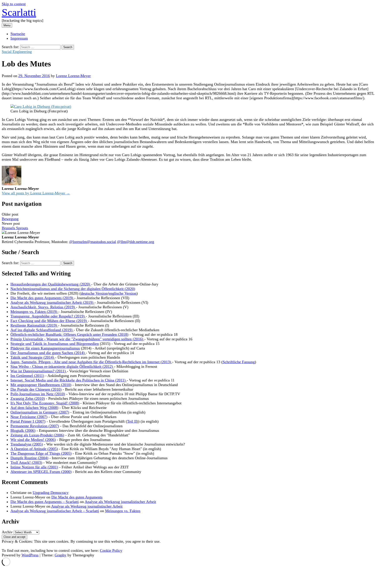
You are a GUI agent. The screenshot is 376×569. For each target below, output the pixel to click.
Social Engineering (17, 51)
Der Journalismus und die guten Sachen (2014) (48, 353)
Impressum (19, 38)
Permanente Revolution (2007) (34, 426)
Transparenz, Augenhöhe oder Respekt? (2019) (48, 316)
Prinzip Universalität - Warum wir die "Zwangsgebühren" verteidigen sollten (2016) (77, 339)
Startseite (17, 34)
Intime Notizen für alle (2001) (34, 467)
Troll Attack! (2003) (26, 462)
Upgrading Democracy (51, 492)
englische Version (122, 293)
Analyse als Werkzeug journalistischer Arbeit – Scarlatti (54, 511)
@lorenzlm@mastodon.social (92, 242)
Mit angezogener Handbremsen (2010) (40, 385)
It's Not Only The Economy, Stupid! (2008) (44, 403)
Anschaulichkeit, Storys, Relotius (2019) (43, 307)
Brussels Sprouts (15, 228)
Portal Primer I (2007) (27, 421)
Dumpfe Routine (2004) (29, 458)
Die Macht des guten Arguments (76, 497)
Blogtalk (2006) (22, 430)
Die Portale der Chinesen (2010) (36, 389)
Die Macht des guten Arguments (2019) (42, 298)
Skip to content (14, 4)
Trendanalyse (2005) (26, 444)
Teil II (132, 421)
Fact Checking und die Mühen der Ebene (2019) (49, 321)
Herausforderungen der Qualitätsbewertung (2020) (50, 284)
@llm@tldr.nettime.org (135, 242)
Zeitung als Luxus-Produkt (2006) (37, 435)
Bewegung (10, 219)
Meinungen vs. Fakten (122, 511)
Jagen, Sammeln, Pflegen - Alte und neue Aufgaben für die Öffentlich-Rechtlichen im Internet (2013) (91, 362)
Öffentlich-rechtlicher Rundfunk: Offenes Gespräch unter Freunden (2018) (69, 334)
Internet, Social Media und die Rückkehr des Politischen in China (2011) (68, 380)
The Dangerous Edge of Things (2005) (41, 453)
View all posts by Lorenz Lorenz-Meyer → (36, 193)
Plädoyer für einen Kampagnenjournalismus (45, 348)
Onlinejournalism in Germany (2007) (39, 412)
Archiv (7, 532)
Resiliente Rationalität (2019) (34, 325)
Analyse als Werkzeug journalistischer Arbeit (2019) (52, 302)
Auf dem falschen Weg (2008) (34, 407)
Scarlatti (19, 12)
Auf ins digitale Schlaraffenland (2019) (42, 330)
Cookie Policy (111, 550)
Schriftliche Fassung (239, 362)
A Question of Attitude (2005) (34, 449)
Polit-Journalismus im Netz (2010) (37, 394)
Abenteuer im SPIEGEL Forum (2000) (41, 471)
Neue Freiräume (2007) (28, 417)
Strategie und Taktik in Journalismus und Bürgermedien (54, 343)
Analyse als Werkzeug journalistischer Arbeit (120, 502)
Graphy (60, 555)
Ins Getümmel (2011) (27, 375)
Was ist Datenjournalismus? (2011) (38, 371)
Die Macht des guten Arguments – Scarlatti (44, 502)
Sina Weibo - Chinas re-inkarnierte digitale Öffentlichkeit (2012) (62, 366)
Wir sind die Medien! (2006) (33, 439)
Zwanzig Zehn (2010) (27, 398)
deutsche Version (94, 293)
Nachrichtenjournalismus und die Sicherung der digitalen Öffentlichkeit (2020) (72, 289)
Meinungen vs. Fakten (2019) (34, 311)
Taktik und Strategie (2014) (32, 357)
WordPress (30, 555)
